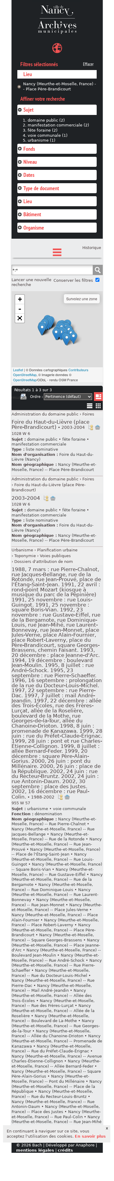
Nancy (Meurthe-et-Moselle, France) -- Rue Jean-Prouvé (57, 844)
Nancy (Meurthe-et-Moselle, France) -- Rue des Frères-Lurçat (53, 1003)
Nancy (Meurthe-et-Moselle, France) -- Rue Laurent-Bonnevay (55, 894)
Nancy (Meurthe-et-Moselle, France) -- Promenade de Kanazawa (57, 1041)
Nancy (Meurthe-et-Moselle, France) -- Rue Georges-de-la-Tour (56, 1025)
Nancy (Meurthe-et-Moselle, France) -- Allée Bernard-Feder (56, 1063)
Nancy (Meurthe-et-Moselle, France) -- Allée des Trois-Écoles (52, 995)
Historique (91, 248)
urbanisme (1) (41, 140)
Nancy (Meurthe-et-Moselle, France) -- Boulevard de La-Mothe (50, 1018)
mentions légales (35, 1150)
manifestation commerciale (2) (58, 125)
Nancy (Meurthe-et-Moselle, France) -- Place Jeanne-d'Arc (56, 945)
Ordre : (36, 397)
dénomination (48, 814)
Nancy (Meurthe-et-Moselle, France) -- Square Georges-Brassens (53, 937)
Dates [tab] (28, 174)
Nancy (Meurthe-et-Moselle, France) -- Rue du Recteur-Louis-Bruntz (52, 1094)
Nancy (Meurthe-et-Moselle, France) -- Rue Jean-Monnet (51, 902)
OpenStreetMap (24, 379)
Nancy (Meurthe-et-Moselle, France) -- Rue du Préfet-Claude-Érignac (52, 1049)
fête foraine (73, 439)
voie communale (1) (47, 135)
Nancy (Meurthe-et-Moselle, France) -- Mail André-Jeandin (52, 988)
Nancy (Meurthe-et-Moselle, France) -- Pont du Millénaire (50, 1079)
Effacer (88, 64)
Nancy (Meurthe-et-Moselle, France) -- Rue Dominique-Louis (52, 887)
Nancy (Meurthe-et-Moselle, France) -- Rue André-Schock (55, 958)
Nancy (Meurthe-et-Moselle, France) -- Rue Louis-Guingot (53, 859)
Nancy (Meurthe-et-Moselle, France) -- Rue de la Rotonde (50, 837)
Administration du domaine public (45, 414)
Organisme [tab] (33, 227)
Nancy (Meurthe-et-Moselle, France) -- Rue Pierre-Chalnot (54, 821)
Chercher (97, 270)
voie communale (69, 808)
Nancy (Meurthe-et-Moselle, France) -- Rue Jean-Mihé (57, 1119)
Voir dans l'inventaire (90, 427)
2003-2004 (26, 498)
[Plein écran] (19, 318)
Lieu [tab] (27, 201)
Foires (88, 414)
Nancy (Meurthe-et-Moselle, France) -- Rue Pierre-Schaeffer (57, 965)
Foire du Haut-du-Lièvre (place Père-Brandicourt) (50, 424)
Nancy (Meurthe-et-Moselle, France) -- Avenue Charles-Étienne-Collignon (57, 1059)
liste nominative (42, 449)
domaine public (42, 439)
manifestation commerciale (39, 444)
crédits (65, 1150)
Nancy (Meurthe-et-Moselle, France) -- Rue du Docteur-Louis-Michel (51, 973)
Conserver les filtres (73, 280)
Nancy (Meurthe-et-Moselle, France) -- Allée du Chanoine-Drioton (51, 1033)
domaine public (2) (46, 120)
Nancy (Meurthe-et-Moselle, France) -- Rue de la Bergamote (57, 879)
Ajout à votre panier (97, 427)
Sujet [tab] (28, 109)
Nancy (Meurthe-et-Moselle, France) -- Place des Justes (56, 1109)
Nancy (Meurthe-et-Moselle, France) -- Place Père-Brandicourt (59, 86)
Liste (98, 396)
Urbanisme (22, 550)
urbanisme (37, 808)
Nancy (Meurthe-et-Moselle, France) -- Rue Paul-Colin (56, 1114)
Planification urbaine (57, 550)
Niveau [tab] (30, 161)
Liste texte (89, 407)
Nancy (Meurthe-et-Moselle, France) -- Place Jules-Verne (57, 907)
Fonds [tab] (29, 148)
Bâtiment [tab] (32, 214)
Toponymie (25, 555)
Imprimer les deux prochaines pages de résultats (23, 397)
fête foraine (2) (42, 130)
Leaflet (18, 369)
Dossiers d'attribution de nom (43, 561)
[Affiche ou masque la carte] (57, 49)
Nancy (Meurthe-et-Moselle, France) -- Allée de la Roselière (53, 1010)
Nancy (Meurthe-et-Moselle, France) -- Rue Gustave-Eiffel (53, 872)
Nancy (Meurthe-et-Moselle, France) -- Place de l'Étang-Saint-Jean (56, 852)
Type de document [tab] (41, 188)
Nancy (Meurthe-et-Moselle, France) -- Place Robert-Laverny (55, 922)
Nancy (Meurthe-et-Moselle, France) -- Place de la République (57, 1086)
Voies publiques (55, 555)
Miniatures (98, 405)
